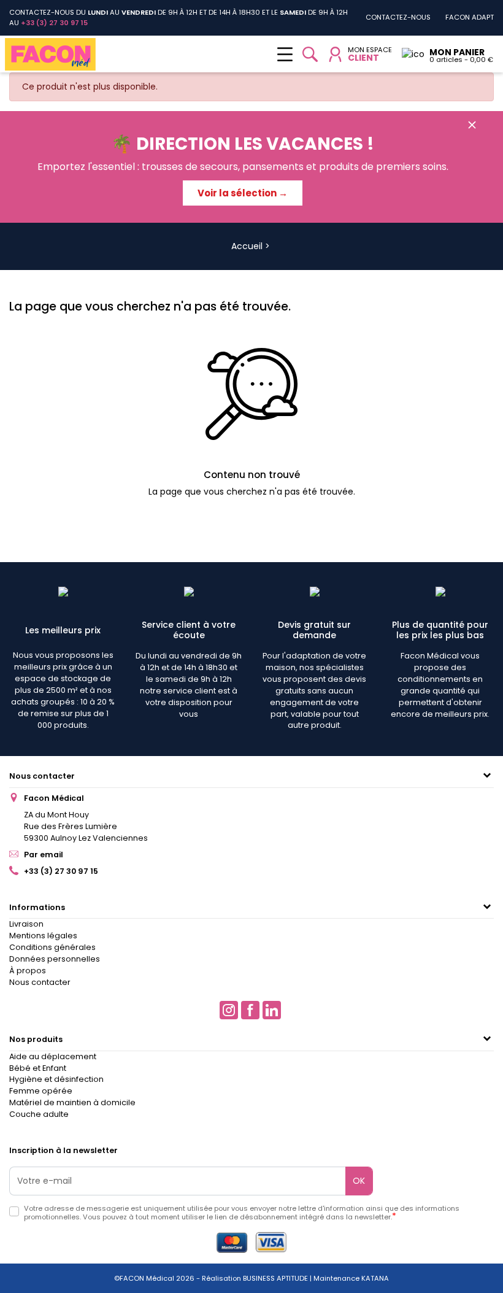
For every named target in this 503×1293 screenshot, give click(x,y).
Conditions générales (52, 947)
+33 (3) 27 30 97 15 (61, 871)
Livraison (26, 924)
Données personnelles (54, 959)
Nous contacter (42, 776)
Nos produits (36, 1039)
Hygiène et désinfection (56, 1079)
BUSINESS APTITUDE (274, 1278)
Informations (37, 907)
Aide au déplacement (52, 1056)
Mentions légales (43, 935)
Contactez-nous (398, 17)
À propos (27, 970)
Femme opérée (40, 1091)
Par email (43, 854)
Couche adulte (39, 1114)
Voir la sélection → (243, 193)
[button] (310, 54)
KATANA (375, 1278)
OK (359, 1181)
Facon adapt (469, 17)
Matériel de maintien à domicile (72, 1102)
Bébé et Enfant (37, 1068)
